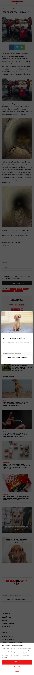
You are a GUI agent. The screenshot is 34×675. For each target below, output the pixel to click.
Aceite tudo (17, 661)
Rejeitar (17, 671)
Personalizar (17, 666)
